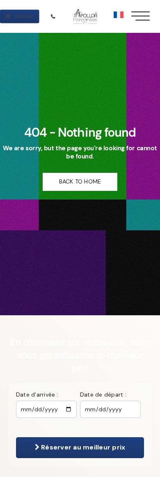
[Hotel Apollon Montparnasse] (86, 16)
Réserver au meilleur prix (82, 447)
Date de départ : (103, 394)
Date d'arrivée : (37, 394)
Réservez (23, 16)
